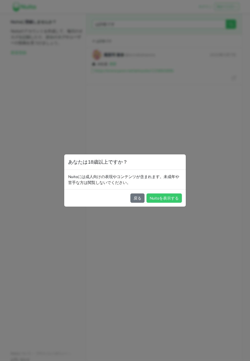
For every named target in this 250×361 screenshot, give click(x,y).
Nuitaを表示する (164, 198)
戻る (137, 198)
